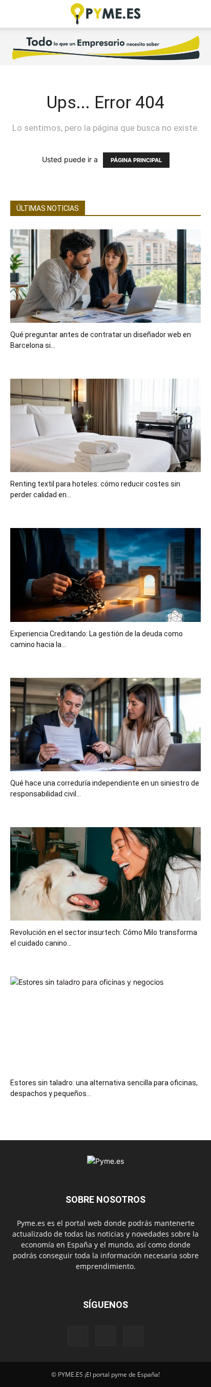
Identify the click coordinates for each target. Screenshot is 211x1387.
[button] (17, 14)
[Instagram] (105, 1335)
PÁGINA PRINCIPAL (136, 160)
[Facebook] (78, 1336)
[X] (133, 1336)
